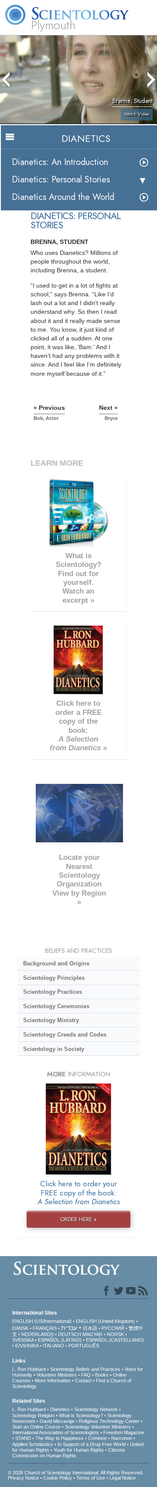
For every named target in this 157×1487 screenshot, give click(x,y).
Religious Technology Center (109, 1421)
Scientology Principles (54, 978)
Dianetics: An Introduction (60, 162)
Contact (83, 1380)
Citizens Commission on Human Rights (68, 1452)
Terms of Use (90, 1477)
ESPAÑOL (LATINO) (60, 1340)
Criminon (97, 1438)
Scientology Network (96, 1409)
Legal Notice (122, 1477)
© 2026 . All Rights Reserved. (75, 1472)
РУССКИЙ (113, 1328)
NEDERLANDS (37, 1334)
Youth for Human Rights (79, 1450)
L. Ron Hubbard (29, 1369)
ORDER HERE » (78, 1219)
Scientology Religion (33, 1415)
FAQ (86, 1374)
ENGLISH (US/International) (42, 1321)
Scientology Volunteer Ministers (98, 1426)
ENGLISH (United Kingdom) (105, 1321)
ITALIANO (53, 1345)
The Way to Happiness (59, 1438)
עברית (69, 1327)
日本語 (90, 1328)
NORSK (115, 1334)
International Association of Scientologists (55, 1432)
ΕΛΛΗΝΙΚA (26, 1345)
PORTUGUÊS (83, 1345)
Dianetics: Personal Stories (61, 179)
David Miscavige (57, 1421)
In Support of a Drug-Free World (92, 1444)
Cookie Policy (57, 1477)
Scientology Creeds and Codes (64, 1034)
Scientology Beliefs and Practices (85, 1369)
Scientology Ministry (51, 1020)
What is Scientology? (81, 1415)
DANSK (20, 1328)
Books (102, 1374)
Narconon (121, 1438)
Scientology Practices (52, 992)
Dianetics (60, 1409)
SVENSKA (23, 1340)
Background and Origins (56, 963)
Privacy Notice (23, 1477)
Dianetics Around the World (63, 197)
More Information (53, 1380)
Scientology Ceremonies (56, 1006)
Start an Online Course (36, 1426)
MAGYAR (92, 1334)
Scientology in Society (53, 1049)
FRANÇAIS (45, 1328)
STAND (23, 1438)
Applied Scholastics (32, 1444)
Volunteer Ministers (57, 1374)
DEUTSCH (69, 1334)
